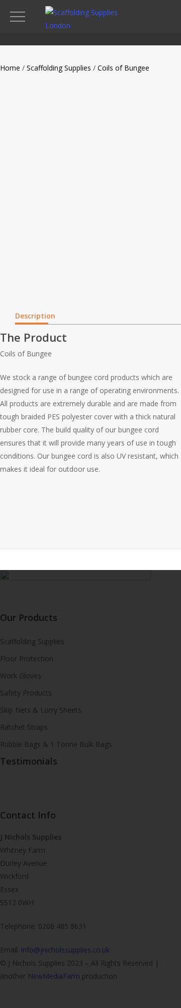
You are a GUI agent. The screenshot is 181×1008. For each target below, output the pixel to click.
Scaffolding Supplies (59, 68)
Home (10, 68)
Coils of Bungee (123, 68)
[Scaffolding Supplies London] (90, 25)
